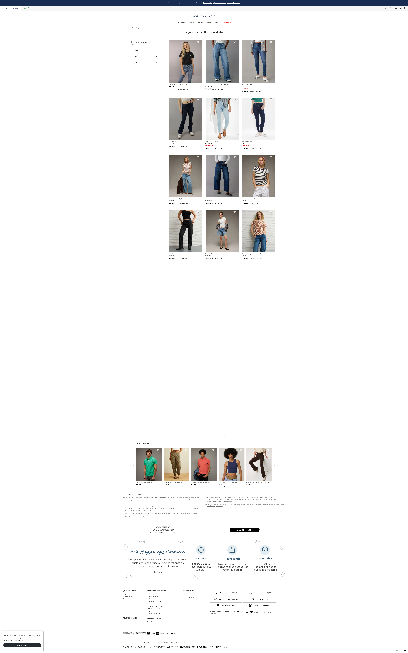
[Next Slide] (403, 2)
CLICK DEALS (226, 22)
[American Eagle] (10, 8)
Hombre (200, 22)
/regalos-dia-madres (142, 28)
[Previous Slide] (5, 2)
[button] (396, 650)
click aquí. (20, 640)
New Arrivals (182, 22)
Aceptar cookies (22, 645)
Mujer (192, 22)
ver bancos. (184, 89)
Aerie (216, 22)
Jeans (209, 22)
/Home (133, 28)
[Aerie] (26, 8)
